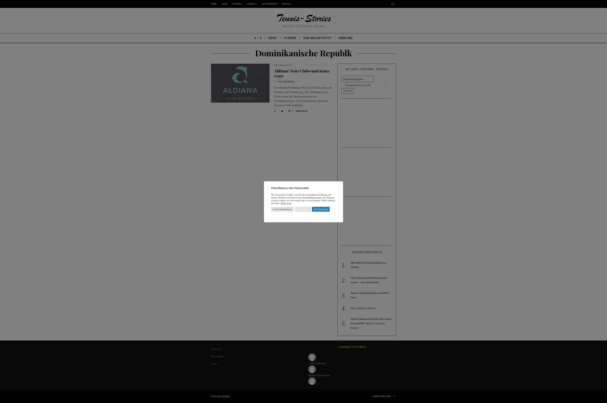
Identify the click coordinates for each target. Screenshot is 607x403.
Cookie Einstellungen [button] (282, 209)
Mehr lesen (286, 203)
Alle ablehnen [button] (303, 209)
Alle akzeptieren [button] (321, 209)
